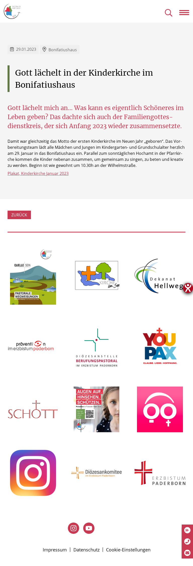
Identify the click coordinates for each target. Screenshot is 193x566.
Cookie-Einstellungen (128, 550)
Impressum (55, 550)
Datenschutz (86, 550)
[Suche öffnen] (168, 13)
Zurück (19, 215)
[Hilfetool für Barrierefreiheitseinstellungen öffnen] (188, 288)
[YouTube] (88, 528)
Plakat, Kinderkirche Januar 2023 (38, 173)
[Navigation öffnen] (186, 12)
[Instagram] (73, 528)
